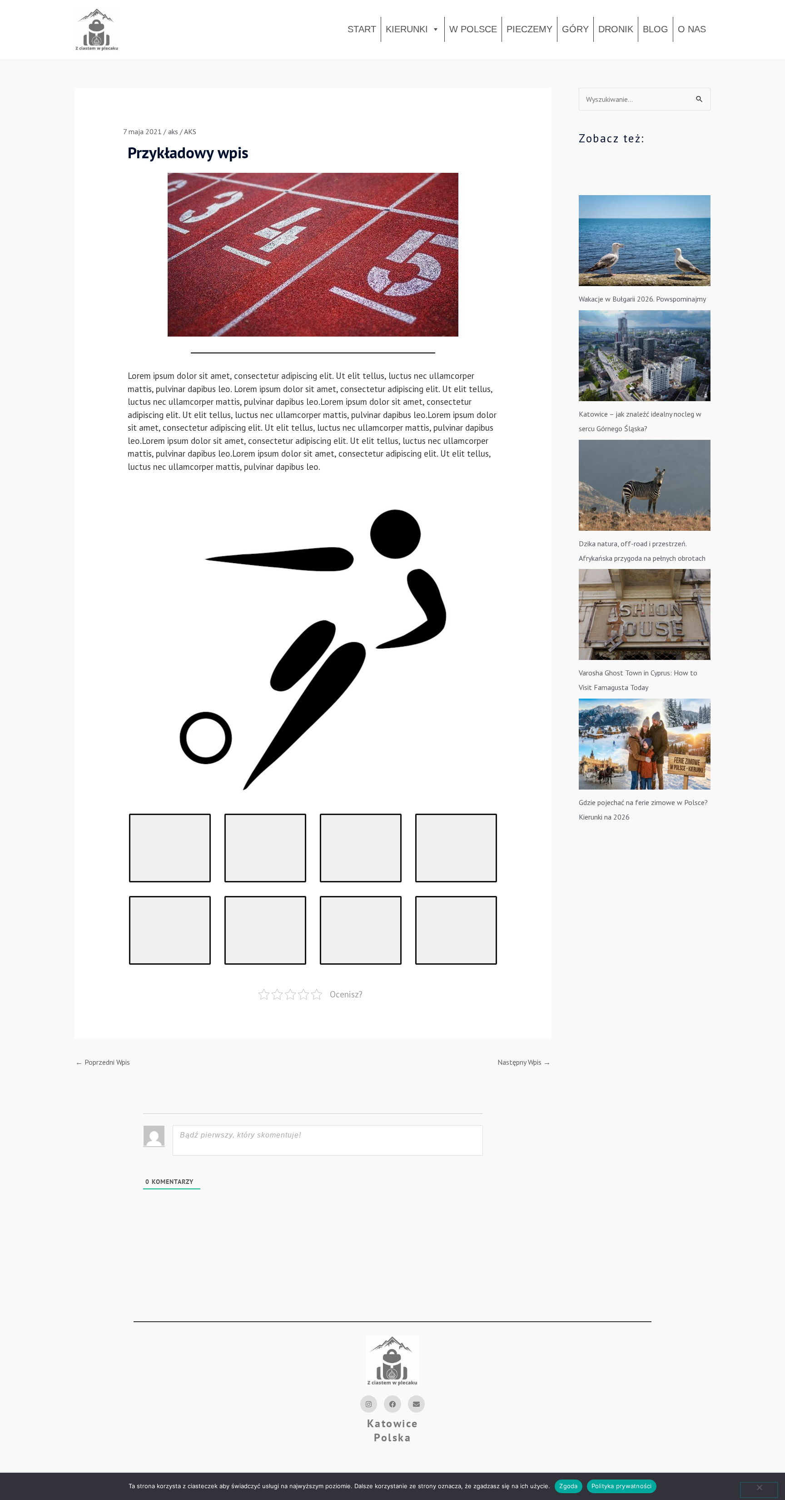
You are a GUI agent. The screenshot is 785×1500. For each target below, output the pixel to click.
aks (173, 131)
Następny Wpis (524, 1062)
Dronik (615, 29)
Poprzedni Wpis (102, 1062)
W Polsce (473, 29)
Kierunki (407, 29)
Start (362, 29)
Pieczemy (529, 29)
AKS (190, 131)
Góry (575, 29)
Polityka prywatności (621, 1486)
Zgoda (568, 1486)
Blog (655, 29)
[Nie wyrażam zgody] (759, 1490)
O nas (692, 29)
